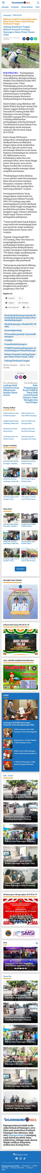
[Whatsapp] (35, 38)
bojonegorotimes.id (17, 1135)
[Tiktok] (24, 377)
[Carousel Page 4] (23, 968)
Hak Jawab (30, 1168)
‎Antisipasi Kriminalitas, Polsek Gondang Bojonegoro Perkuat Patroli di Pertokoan (28, 462)
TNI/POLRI (6, 39)
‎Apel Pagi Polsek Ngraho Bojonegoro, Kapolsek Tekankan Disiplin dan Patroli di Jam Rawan (10, 462)
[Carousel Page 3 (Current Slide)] (20, 968)
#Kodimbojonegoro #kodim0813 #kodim (20, 325)
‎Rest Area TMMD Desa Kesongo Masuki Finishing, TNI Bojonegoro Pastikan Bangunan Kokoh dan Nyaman (28, 422)
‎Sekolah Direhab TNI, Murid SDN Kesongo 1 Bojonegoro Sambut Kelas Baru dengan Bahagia (29, 430)
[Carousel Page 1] (15, 968)
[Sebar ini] (24, 38)
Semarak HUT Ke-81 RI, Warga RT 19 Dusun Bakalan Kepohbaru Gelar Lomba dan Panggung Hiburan (20, 964)
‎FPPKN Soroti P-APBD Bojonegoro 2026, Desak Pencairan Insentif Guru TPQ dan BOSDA (25, 752)
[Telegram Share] (31, 38)
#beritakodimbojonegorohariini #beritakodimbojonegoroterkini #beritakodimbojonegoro (20, 317)
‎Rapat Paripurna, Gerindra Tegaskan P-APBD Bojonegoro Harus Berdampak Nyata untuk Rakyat (25, 741)
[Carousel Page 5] (26, 968)
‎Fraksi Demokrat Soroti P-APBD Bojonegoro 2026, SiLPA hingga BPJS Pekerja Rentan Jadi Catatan (25, 731)
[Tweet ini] (28, 38)
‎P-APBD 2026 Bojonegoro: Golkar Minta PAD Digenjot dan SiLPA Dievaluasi (24, 763)
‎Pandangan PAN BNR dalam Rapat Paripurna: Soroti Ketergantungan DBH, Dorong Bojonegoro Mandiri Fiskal (18, 724)
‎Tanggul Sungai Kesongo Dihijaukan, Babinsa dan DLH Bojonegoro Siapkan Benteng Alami (11, 422)
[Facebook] (16, 377)
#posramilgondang (13, 330)
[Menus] (3, 2)
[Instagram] (20, 377)
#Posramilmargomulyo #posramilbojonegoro (20, 335)
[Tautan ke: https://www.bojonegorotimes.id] (36, 943)
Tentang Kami (26, 1166)
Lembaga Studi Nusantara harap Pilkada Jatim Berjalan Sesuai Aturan (11, 389)
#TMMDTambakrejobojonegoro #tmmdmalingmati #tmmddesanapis (20, 349)
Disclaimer (5, 1168)
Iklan (3, 1170)
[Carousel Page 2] (18, 968)
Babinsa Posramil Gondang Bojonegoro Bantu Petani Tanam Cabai (20, 20)
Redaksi (34, 1166)
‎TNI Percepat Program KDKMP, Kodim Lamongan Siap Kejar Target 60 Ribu (28, 480)
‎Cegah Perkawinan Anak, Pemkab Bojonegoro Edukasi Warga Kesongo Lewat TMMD (11, 414)
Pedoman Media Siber (17, 1168)
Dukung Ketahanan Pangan (18, 22)
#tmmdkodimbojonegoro (15, 344)
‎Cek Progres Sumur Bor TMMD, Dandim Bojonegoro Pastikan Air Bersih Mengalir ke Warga (11, 438)
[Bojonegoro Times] (21, 2)
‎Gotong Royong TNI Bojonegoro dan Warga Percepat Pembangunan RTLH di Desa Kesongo (28, 438)
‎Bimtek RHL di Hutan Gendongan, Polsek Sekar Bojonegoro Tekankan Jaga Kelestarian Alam (11, 480)
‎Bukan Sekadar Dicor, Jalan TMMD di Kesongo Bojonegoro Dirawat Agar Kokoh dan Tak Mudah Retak (29, 414)
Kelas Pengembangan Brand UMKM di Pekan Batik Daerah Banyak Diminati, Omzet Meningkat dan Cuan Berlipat (30, 393)
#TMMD (8, 340)
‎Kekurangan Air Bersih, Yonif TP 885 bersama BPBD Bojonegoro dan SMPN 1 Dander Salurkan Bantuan (29, 498)
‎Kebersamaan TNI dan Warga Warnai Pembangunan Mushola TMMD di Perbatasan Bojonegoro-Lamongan (10, 430)
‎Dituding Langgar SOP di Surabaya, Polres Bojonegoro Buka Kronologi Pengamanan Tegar (11, 498)
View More (20, 569)
